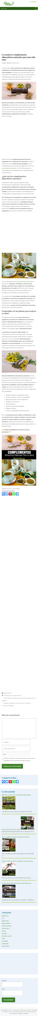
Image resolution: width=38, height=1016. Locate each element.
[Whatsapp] (13, 493)
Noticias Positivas (7, 926)
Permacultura (5, 928)
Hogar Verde (7, 693)
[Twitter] (6, 493)
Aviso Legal (16, 1010)
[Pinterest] (10, 493)
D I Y (3, 918)
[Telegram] (17, 493)
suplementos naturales (25, 281)
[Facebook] (3, 493)
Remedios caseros (7, 936)
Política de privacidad (25, 1010)
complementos (16, 695)
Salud (3, 938)
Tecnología (5, 941)
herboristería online (10, 168)
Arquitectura (5, 916)
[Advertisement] (19, 32)
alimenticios (7, 695)
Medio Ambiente (6, 923)
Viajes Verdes (5, 946)
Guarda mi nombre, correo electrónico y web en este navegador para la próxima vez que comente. (19, 759)
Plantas (4, 931)
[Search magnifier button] (36, 8)
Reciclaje (4, 933)
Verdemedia (5, 943)
